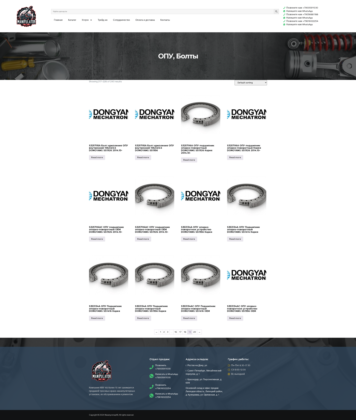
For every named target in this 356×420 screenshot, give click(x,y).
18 (185, 332)
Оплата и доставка (145, 20)
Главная (58, 20)
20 (194, 332)
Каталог (72, 20)
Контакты (165, 20)
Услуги (85, 20)
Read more (97, 157)
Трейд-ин (102, 20)
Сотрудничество (121, 20)
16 (176, 332)
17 (180, 332)
